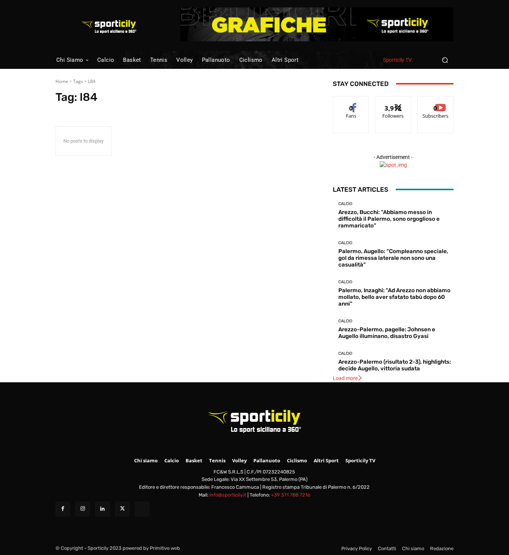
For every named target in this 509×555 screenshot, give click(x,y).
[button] (444, 59)
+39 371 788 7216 (290, 495)
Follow (393, 102)
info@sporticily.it (227, 495)
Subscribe (435, 102)
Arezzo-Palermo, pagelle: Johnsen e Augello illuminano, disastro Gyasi (386, 332)
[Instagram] (82, 509)
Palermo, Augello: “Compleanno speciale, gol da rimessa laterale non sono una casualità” (393, 258)
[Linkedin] (102, 509)
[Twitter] (122, 509)
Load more (345, 378)
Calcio (345, 204)
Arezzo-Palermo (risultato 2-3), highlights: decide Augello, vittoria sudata (394, 365)
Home (62, 81)
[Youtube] (142, 509)
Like (351, 102)
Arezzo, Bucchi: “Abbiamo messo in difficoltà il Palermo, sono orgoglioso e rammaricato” (389, 219)
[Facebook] (63, 509)
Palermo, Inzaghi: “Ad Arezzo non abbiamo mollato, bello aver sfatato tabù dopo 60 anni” (394, 297)
